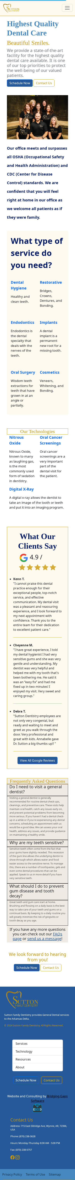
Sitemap (55, 1174)
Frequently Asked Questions (37, 781)
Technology (24, 1051)
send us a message (44, 938)
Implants (48, 322)
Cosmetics (49, 372)
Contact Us (44, 83)
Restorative (51, 282)
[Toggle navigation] (67, 8)
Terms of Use (35, 1174)
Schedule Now (19, 83)
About (20, 1067)
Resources (23, 1059)
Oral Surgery (23, 372)
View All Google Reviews (37, 760)
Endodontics (22, 322)
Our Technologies (37, 431)
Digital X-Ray (21, 489)
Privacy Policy (12, 1174)
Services (22, 1043)
